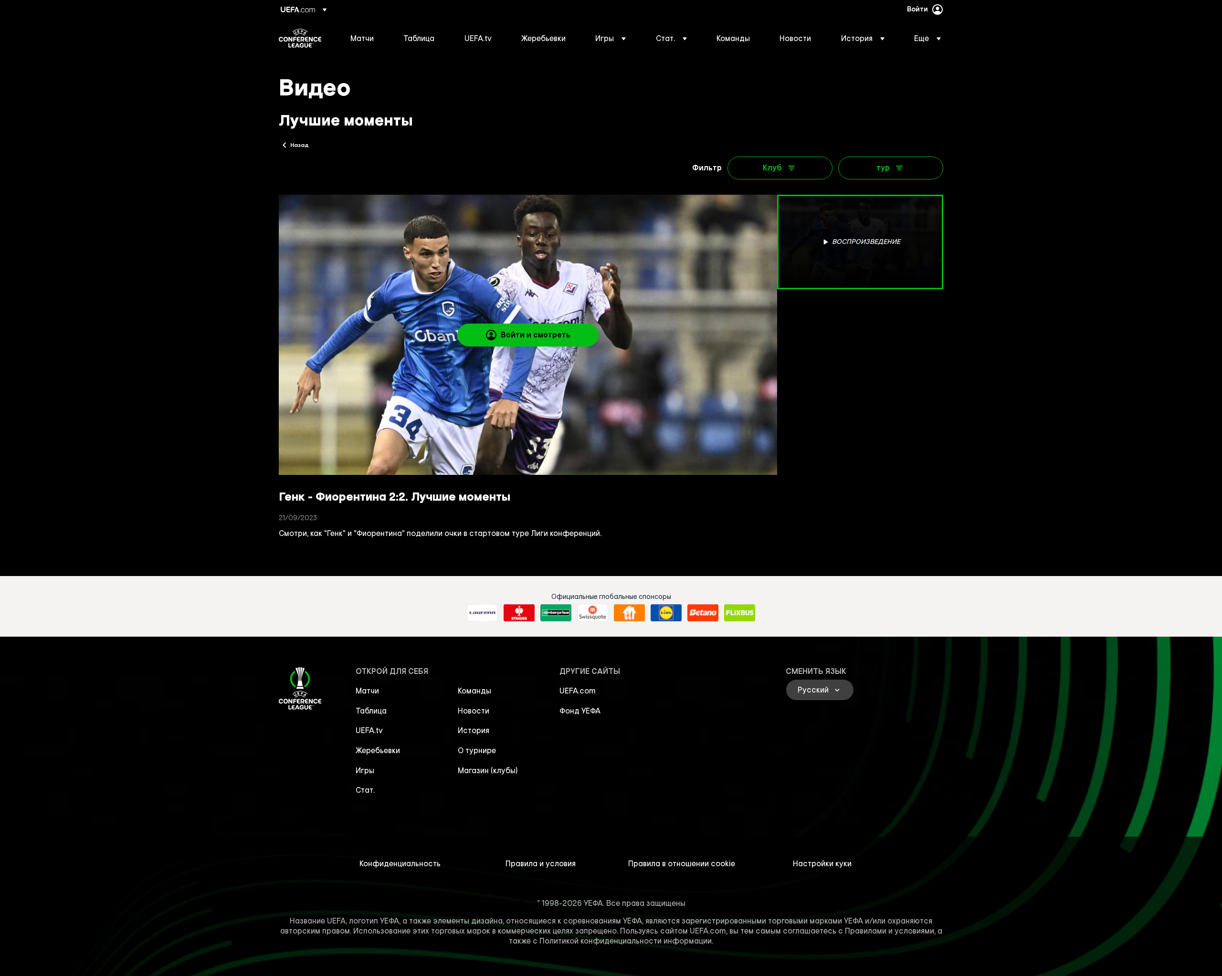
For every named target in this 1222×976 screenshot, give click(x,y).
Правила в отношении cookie (681, 863)
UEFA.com (577, 690)
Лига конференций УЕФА (300, 38)
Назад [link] (299, 144)
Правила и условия (541, 863)
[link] (362, 38)
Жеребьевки (378, 750)
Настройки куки (822, 863)
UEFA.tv (369, 730)
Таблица (371, 710)
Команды (474, 690)
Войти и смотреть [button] (535, 334)
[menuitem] (365, 38)
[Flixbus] (739, 612)
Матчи (367, 690)
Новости (473, 710)
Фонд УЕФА (579, 710)
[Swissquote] (592, 612)
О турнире (477, 750)
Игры (365, 770)
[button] (610, 38)
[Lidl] (666, 612)
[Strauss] (519, 612)
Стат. (365, 790)
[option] (860, 242)
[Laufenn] (482, 612)
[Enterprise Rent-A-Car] (555, 612)
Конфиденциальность (400, 863)
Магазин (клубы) (488, 770)
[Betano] (702, 612)
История (473, 730)
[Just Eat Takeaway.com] (629, 612)
